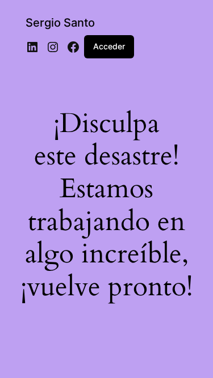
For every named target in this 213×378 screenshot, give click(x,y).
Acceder (109, 46)
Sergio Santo (60, 22)
